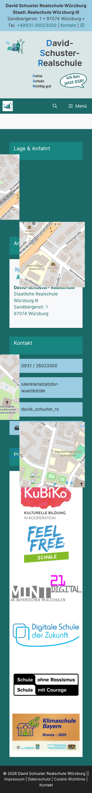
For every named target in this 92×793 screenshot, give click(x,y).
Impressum (14, 779)
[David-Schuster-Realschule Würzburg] (8, 106)
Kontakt (68, 25)
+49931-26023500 (36, 25)
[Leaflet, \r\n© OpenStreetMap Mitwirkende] (46, 196)
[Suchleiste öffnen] (55, 106)
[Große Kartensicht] (46, 196)
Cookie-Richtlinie (69, 779)
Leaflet (16, 449)
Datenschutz (39, 779)
